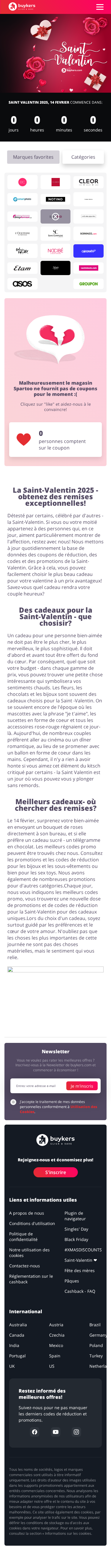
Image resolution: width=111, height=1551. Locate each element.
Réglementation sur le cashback (31, 1279)
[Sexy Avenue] (22, 216)
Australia (18, 1324)
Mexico (56, 1345)
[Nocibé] (56, 251)
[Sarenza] (88, 234)
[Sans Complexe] (56, 234)
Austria (56, 1324)
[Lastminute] (88, 268)
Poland (96, 1345)
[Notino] (56, 199)
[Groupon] (88, 284)
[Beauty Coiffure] (22, 182)
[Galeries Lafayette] (22, 251)
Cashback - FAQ (80, 1291)
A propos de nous (26, 1213)
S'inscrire (55, 1172)
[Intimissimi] (88, 216)
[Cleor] (88, 182)
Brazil (95, 1324)
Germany (98, 1335)
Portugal (17, 1356)
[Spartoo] (56, 216)
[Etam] (22, 268)
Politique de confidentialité (23, 1236)
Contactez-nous (24, 1266)
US (51, 1366)
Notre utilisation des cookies (29, 1252)
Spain (54, 1356)
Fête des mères (80, 1270)
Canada (16, 1335)
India (14, 1345)
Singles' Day (76, 1229)
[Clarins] (56, 182)
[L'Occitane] (22, 234)
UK (12, 1366)
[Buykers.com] (22, 6)
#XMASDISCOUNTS (83, 1250)
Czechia (57, 1335)
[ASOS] (22, 284)
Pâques (72, 1281)
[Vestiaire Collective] (88, 199)
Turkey (96, 1356)
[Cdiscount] (88, 251)
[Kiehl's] (56, 268)
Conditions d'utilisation (32, 1223)
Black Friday (76, 1239)
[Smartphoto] (22, 199)
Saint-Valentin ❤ (81, 1260)
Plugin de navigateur (75, 1215)
